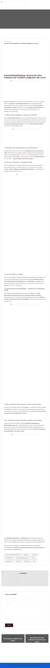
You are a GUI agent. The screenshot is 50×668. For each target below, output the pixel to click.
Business (26, 554)
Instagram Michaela (33, 547)
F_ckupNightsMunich (8, 547)
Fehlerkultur (9, 561)
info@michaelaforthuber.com (15, 549)
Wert (34, 561)
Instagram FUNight (24, 547)
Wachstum (27, 561)
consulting (35, 554)
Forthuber (8, 41)
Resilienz (18, 561)
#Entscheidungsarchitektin (13, 554)
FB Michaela (40, 547)
